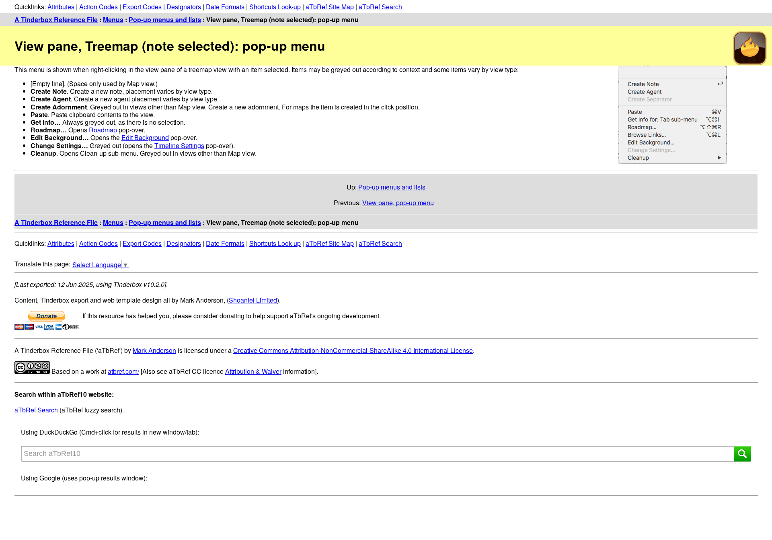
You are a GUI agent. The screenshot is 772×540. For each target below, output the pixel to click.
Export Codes (142, 6)
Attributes (60, 6)
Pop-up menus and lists (165, 19)
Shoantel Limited (253, 300)
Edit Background (145, 137)
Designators (183, 6)
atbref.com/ (123, 371)
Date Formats (225, 6)
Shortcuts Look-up (275, 6)
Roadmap (103, 129)
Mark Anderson (154, 350)
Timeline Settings (179, 145)
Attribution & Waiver (253, 371)
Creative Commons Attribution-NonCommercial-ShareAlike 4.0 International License (353, 350)
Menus (113, 19)
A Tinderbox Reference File (56, 19)
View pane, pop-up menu (398, 202)
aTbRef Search (380, 6)
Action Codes (98, 6)
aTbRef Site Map (330, 6)
